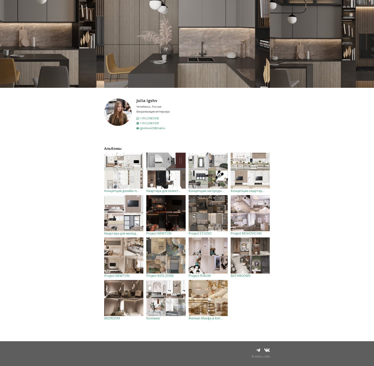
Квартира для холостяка (164, 191)
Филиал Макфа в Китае (206, 318)
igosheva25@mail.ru (152, 128)
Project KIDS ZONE (160, 276)
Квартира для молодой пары (126, 233)
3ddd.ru (258, 356)
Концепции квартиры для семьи (256, 191)
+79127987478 (149, 118)
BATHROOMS (241, 276)
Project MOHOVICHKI (246, 233)
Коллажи (153, 318)
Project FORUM (200, 276)
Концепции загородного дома (212, 191)
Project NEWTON (159, 233)
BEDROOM (112, 318)
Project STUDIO (200, 233)
